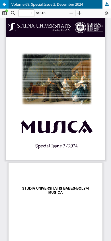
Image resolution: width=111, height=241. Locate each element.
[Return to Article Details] (4, 4)
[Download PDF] (106, 4)
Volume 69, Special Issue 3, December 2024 (47, 4)
